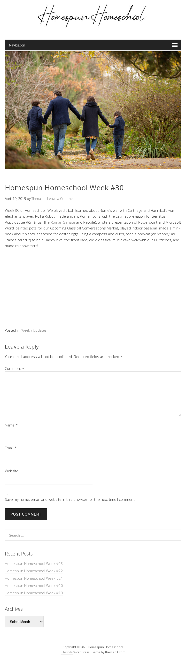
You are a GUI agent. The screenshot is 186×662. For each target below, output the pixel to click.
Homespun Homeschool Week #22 (34, 570)
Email (10, 447)
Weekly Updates (33, 330)
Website (11, 470)
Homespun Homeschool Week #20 (34, 585)
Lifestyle (67, 652)
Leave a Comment (61, 198)
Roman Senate (63, 222)
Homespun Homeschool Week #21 (34, 578)
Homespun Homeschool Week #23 (34, 563)
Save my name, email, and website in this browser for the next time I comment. (70, 499)
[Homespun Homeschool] (93, 27)
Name (11, 425)
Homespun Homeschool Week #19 (34, 592)
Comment (14, 368)
